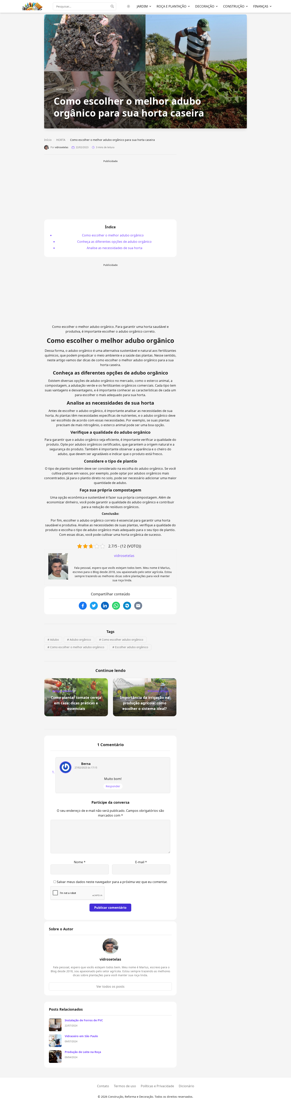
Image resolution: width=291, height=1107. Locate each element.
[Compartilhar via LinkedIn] (105, 606)
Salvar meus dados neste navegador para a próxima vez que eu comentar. (112, 882)
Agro (73, 89)
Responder (113, 786)
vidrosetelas (61, 147)
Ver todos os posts (110, 986)
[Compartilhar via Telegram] (127, 606)
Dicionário (186, 1086)
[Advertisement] (110, 190)
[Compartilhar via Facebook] (83, 606)
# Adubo (53, 639)
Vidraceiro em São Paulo (81, 1036)
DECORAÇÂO (204, 6)
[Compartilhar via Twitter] (94, 606)
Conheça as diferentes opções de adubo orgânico (114, 241)
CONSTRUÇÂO (233, 6)
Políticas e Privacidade (157, 1086)
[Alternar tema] (128, 6)
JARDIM (142, 6)
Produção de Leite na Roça (83, 1052)
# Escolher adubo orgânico (130, 647)
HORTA (60, 89)
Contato (103, 1086)
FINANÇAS (260, 6)
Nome (80, 862)
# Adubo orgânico (79, 639)
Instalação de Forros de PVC (84, 1020)
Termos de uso (125, 1086)
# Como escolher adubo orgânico (121, 639)
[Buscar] (113, 6)
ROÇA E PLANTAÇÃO (171, 6)
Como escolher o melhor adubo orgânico (113, 235)
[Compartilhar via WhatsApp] (116, 606)
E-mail (141, 862)
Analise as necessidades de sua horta (114, 248)
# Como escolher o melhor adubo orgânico (76, 647)
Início (47, 140)
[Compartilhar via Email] (138, 606)
